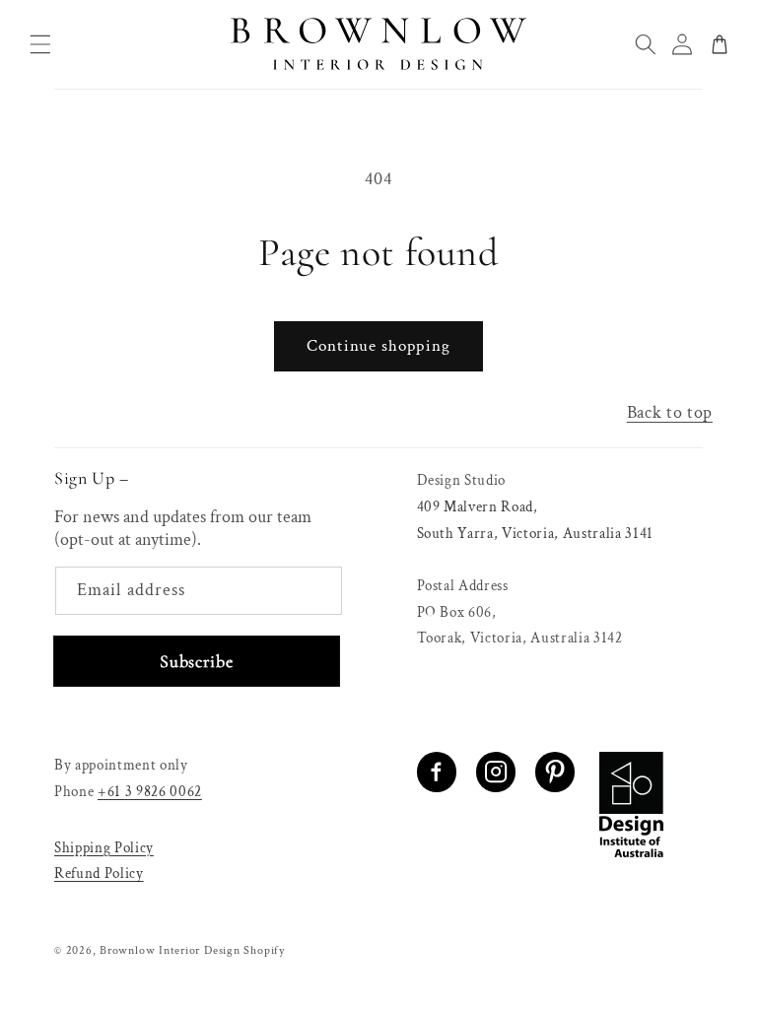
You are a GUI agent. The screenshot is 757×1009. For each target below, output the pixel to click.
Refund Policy (99, 873)
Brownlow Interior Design (170, 950)
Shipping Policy (104, 847)
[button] (40, 44)
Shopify (263, 950)
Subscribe (196, 661)
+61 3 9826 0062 (150, 791)
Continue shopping (378, 346)
